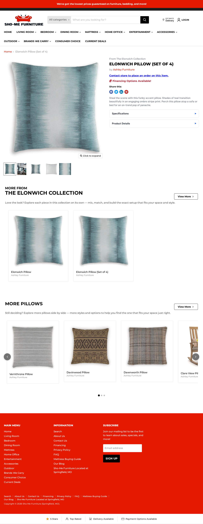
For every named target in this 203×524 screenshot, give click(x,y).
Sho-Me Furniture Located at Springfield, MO (40, 499)
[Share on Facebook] (111, 92)
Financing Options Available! (131, 80)
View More (184, 196)
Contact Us (60, 440)
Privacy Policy (62, 449)
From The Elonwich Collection (127, 59)
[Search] (144, 19)
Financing (60, 445)
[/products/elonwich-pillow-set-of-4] (103, 241)
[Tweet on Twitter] (116, 92)
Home (8, 31)
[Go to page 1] (99, 395)
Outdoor (11, 41)
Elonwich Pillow (21, 272)
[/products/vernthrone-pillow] (33, 347)
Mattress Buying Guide (67, 459)
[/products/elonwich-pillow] (38, 241)
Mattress (92, 31)
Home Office (114, 31)
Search (58, 431)
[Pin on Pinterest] (126, 92)
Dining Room (69, 31)
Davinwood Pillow (78, 372)
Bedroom (47, 31)
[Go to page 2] (101, 395)
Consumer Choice (67, 41)
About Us (59, 436)
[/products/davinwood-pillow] (90, 346)
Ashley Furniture (124, 69)
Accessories (166, 31)
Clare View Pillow (192, 373)
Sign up (111, 458)
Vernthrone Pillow (21, 374)
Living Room (25, 31)
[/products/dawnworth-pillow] (147, 346)
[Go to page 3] (104, 395)
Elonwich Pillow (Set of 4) (92, 272)
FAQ (56, 454)
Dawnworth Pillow (135, 372)
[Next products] (195, 356)
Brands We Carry (36, 41)
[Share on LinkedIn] (121, 92)
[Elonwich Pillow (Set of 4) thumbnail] (10, 169)
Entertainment (140, 31)
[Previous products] (7, 356)
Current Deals (95, 41)
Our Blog (59, 463)
